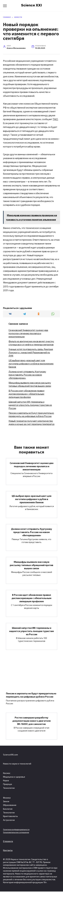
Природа (7, 784)
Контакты (8, 850)
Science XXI (31, 5)
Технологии (9, 788)
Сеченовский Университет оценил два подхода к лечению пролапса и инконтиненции (28, 333)
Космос (6, 773)
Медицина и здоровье (14, 777)
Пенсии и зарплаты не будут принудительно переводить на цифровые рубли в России (31, 695)
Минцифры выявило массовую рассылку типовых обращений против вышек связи (31, 564)
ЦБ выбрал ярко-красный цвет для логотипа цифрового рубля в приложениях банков (31, 363)
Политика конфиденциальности (16, 829)
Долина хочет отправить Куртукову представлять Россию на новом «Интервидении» (27, 374)
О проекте (8, 841)
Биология (7, 809)
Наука (6, 780)
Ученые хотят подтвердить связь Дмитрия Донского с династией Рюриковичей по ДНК (31, 352)
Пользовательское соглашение (16, 832)
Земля (6, 801)
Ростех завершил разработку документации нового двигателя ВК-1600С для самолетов (31, 720)
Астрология (9, 820)
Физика (7, 797)
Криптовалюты (10, 816)
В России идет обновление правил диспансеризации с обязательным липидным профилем (26, 393)
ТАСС (55, 119)
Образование (9, 805)
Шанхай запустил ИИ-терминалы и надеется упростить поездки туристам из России (30, 405)
